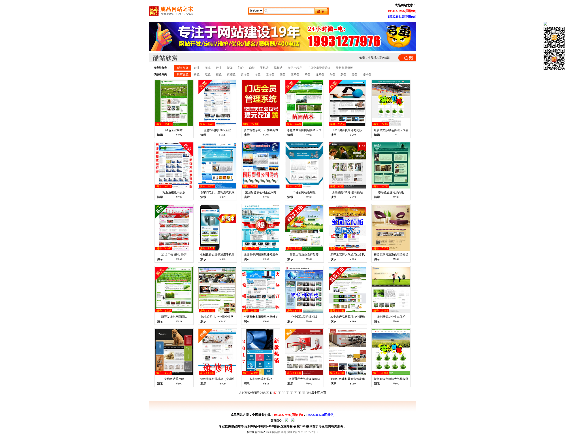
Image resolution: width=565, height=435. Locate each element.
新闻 (230, 67)
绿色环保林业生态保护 (391, 316)
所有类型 (182, 67)
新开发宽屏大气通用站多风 (347, 254)
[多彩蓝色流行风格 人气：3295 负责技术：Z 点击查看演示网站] (261, 374)
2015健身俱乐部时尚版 (347, 130)
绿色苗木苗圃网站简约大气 (304, 130)
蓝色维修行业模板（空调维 (217, 379)
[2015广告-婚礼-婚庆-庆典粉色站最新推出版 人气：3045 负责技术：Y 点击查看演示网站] (174, 249)
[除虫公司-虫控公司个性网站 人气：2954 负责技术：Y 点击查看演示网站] (217, 312)
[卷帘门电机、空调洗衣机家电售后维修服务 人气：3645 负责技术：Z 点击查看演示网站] (217, 187)
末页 (323, 392)
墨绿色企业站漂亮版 (391, 192)
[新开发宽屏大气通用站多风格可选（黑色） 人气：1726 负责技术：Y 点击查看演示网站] (347, 249)
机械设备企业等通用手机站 (217, 254)
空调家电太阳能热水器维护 (261, 316)
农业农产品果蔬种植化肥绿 (347, 316)
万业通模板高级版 (173, 192)
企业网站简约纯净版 (304, 316)
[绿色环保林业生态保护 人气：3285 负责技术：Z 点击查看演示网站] (391, 312)
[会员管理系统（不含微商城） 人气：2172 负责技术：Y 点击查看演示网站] (261, 125)
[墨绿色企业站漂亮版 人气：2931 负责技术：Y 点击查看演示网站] (391, 187)
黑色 (354, 74)
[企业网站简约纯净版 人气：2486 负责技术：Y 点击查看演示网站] (304, 312)
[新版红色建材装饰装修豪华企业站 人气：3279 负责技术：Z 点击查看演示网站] (347, 374)
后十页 (315, 392)
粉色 (197, 74)
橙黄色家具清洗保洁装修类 (391, 254)
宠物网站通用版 (174, 379)
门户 (241, 67)
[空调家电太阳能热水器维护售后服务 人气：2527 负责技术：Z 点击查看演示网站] (261, 312)
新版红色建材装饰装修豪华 (347, 379)
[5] (287, 392)
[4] (283, 392)
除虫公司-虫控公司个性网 (217, 316)
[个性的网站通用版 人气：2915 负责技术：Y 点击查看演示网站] (304, 187)
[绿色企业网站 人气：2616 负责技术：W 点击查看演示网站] (174, 125)
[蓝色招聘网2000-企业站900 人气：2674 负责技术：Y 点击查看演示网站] (217, 125)
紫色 (307, 74)
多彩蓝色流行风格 (260, 379)
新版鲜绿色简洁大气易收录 (391, 379)
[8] (299, 392)
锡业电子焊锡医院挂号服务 (261, 254)
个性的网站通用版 (304, 192)
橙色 (219, 74)
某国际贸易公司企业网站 (261, 192)
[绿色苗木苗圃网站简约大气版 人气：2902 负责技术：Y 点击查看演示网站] (304, 125)
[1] (271, 392)
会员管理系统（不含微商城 (261, 130)
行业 (219, 67)
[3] (279, 392)
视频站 (278, 67)
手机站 (264, 67)
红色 (208, 74)
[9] (303, 392)
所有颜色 (182, 74)
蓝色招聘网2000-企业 (217, 130)
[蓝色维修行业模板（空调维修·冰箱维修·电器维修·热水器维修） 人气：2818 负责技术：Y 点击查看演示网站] (217, 374)
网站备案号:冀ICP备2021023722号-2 (295, 432)
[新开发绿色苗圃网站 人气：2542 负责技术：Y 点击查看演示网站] (174, 312)
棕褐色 (367, 74)
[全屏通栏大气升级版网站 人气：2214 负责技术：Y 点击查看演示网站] (304, 374)
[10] (308, 392)
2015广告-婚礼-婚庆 (173, 254)
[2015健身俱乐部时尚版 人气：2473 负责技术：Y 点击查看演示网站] (347, 125)
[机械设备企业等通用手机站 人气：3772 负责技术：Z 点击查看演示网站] (217, 249)
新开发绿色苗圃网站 (174, 316)
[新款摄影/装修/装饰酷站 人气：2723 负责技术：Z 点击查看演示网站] (347, 187)
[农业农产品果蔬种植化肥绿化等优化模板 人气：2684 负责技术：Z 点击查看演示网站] (347, 312)
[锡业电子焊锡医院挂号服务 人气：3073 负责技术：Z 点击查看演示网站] (261, 249)
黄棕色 (231, 74)
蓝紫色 (295, 74)
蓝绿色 (270, 74)
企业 (197, 67)
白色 (332, 74)
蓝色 (282, 74)
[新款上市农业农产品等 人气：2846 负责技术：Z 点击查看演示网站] (304, 249)
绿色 (257, 74)
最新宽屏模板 (344, 67)
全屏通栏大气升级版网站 (304, 379)
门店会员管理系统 (318, 67)
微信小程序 (295, 67)
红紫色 (320, 74)
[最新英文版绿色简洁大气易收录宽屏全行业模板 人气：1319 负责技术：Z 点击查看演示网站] (391, 125)
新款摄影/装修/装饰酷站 (347, 192)
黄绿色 (245, 74)
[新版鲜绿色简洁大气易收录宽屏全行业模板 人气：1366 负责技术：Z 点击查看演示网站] (391, 374)
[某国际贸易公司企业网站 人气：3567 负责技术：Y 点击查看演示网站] (261, 187)
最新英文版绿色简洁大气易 (391, 130)
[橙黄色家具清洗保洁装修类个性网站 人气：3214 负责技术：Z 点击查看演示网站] (391, 249)
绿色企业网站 (174, 130)
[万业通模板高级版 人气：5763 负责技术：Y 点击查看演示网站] (174, 187)
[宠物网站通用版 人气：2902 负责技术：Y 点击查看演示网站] (174, 374)
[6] (291, 392)
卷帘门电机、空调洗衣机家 (217, 192)
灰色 (343, 74)
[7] (295, 392)
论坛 (252, 67)
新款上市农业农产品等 (304, 254)
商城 (208, 67)
